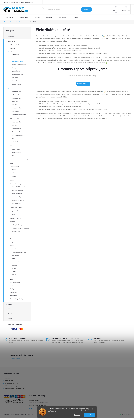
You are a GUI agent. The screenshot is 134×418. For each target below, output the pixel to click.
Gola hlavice (15, 142)
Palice (13, 173)
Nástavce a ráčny (16, 122)
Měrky (13, 258)
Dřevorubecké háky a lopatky (20, 159)
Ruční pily (12, 222)
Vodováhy (14, 249)
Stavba (10, 304)
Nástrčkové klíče (16, 129)
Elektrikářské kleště (17, 61)
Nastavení (77, 415)
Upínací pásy (13, 295)
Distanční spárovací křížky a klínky (38, 403)
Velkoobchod (14, 2)
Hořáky (12, 289)
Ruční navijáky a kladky (16, 299)
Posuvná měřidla (16, 262)
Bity (13, 138)
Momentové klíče (16, 132)
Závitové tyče (13, 292)
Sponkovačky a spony (16, 207)
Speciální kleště (16, 71)
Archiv (31, 408)
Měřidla (12, 245)
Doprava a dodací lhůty (27, 2)
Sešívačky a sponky (15, 218)
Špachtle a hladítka (15, 282)
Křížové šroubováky (17, 190)
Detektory (14, 268)
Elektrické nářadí (14, 45)
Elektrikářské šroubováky (19, 187)
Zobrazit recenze (15, 358)
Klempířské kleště (16, 84)
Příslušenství (11, 314)
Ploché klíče (15, 101)
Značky (10, 318)
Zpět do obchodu (83, 84)
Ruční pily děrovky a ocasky (19, 225)
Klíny (13, 156)
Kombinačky (15, 55)
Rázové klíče (15, 111)
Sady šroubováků (16, 203)
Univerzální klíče (16, 108)
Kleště (11, 51)
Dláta (11, 163)
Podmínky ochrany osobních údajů (15, 389)
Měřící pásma (15, 255)
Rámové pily (15, 235)
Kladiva (14, 170)
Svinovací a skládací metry (19, 252)
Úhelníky (14, 272)
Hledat (86, 9)
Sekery (12, 146)
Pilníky (11, 242)
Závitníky (12, 48)
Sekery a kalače (16, 149)
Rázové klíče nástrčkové (18, 135)
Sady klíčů (14, 105)
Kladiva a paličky (14, 166)
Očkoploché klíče (16, 98)
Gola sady (14, 125)
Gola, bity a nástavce (15, 119)
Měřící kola (15, 275)
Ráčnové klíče (15, 95)
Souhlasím (90, 415)
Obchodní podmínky (11, 386)
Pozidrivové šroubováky (18, 200)
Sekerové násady (16, 152)
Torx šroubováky (16, 197)
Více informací (52, 412)
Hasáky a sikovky (16, 68)
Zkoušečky (15, 265)
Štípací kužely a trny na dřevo (37, 405)
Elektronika (11, 36)
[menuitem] (10, 17)
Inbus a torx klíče (16, 92)
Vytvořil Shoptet (126, 414)
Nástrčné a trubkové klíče (19, 115)
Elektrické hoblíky (34, 400)
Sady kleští (15, 78)
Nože (11, 279)
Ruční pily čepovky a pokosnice (20, 228)
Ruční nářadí (11, 41)
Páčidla (12, 180)
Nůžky (11, 239)
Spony (13, 214)
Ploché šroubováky (17, 193)
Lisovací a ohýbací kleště (19, 64)
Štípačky (14, 58)
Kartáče (12, 286)
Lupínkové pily (16, 231)
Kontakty (5, 2)
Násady (14, 176)
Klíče (11, 88)
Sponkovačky (15, 211)
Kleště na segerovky (17, 74)
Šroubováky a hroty (15, 184)
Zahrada (10, 309)
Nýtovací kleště (16, 81)
